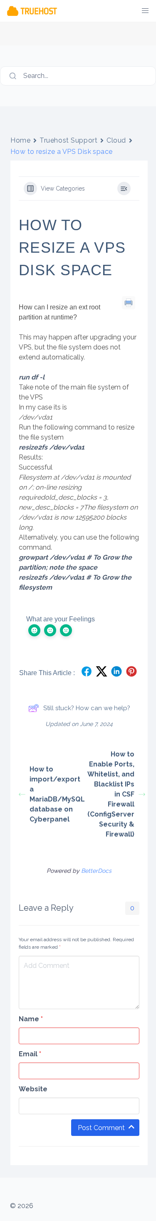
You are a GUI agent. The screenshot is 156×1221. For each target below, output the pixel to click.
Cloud (116, 140)
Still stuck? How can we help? (86, 708)
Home (20, 140)
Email (30, 1054)
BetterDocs (96, 870)
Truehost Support (68, 140)
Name (31, 1019)
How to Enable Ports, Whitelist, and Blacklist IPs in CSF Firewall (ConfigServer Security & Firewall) (110, 794)
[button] (145, 11)
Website (33, 1089)
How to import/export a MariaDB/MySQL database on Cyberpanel (54, 794)
